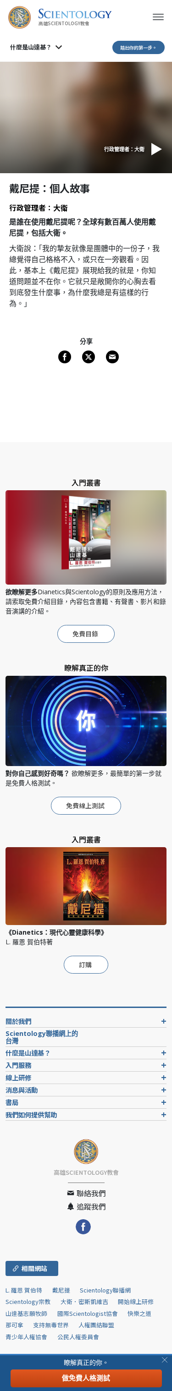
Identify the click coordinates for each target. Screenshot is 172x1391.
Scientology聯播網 (105, 1290)
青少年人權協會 (26, 1336)
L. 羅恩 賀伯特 (24, 1290)
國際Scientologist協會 (87, 1313)
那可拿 (15, 1324)
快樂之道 (139, 1313)
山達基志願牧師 (26, 1313)
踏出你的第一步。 (138, 47)
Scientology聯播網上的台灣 (42, 1037)
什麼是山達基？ (31, 47)
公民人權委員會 (78, 1336)
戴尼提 (61, 1290)
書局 (12, 1102)
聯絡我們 (90, 1193)
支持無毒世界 (51, 1324)
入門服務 (18, 1065)
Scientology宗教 (28, 1301)
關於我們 (18, 1021)
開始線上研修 (136, 1301)
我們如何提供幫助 (31, 1114)
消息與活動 (22, 1090)
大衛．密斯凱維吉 (84, 1301)
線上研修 (18, 1077)
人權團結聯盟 (96, 1324)
